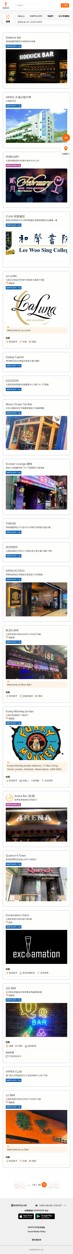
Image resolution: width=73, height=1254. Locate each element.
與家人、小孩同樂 (31, 780)
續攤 (11, 1045)
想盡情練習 (28, 696)
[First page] (16, 1184)
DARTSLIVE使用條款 (36, 1227)
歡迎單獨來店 (29, 972)
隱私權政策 (36, 1239)
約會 (25, 341)
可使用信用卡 (15, 1056)
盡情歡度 (32, 1045)
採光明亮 (48, 780)
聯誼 (34, 341)
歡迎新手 (13, 341)
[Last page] (56, 1184)
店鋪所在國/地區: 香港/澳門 (50, 1205)
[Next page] (50, 1184)
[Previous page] (22, 1184)
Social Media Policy (36, 1231)
